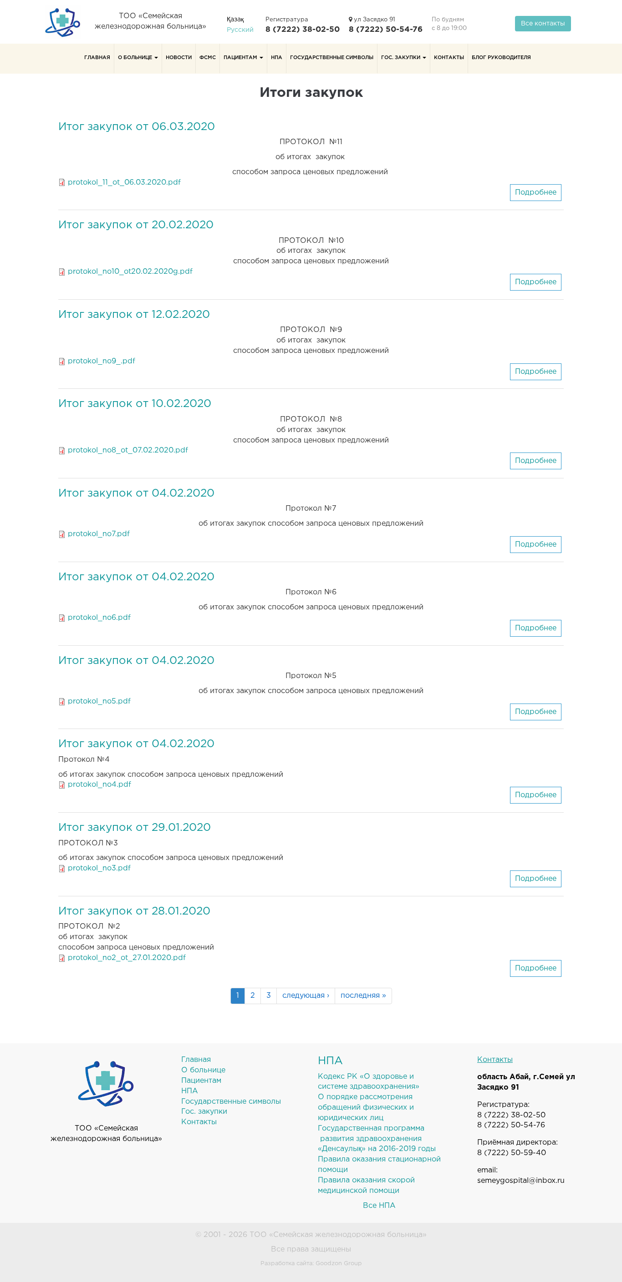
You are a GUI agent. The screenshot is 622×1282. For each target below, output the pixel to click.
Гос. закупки (401, 57)
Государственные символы (331, 57)
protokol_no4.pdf (99, 784)
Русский (240, 30)
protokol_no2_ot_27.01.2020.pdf (127, 958)
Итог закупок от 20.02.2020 (136, 225)
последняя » (363, 995)
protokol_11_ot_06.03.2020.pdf (124, 182)
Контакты (449, 57)
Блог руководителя (501, 57)
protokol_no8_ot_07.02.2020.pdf (128, 450)
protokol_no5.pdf (99, 701)
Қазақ (235, 19)
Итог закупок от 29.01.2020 (134, 828)
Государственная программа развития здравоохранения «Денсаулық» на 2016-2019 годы (377, 1139)
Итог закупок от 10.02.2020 (134, 404)
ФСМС (207, 57)
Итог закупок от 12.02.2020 (134, 315)
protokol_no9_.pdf (101, 361)
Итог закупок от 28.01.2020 (134, 911)
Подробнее (538, 195)
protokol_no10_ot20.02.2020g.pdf (130, 271)
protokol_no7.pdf (99, 534)
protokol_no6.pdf (99, 617)
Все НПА (379, 1205)
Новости (179, 57)
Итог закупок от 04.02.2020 (136, 493)
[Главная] (66, 22)
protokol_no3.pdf (99, 868)
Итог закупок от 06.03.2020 (136, 127)
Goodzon (329, 1263)
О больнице (135, 57)
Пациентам (241, 57)
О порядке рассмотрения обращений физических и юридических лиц (366, 1107)
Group (353, 1263)
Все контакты (543, 23)
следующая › (305, 995)
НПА (276, 57)
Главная (97, 57)
